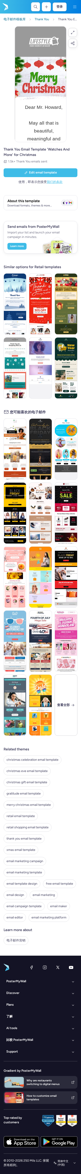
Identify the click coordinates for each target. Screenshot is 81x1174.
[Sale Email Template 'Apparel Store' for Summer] (40, 705)
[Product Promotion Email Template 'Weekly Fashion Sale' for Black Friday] (15, 513)
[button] (72, 32)
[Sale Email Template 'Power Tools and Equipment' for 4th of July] (40, 641)
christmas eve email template (27, 771)
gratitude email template (24, 793)
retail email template (21, 816)
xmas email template (21, 850)
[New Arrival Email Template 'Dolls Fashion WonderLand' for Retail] (66, 641)
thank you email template (24, 839)
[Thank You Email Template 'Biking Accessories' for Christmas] (15, 368)
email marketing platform (49, 917)
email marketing (44, 895)
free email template (59, 884)
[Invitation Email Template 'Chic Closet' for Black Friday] (40, 449)
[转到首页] (5, 6)
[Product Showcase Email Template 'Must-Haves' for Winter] (40, 513)
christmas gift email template (27, 782)
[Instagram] (44, 967)
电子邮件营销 (16, 940)
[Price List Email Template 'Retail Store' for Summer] (40, 577)
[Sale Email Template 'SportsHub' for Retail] (15, 705)
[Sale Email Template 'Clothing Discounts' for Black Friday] (66, 577)
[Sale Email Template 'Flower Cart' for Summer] (15, 577)
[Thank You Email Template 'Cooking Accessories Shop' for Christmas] (15, 304)
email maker (58, 906)
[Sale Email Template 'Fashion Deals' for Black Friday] (66, 513)
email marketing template (24, 872)
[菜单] (74, 6)
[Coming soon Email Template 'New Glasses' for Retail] (40, 368)
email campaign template (24, 906)
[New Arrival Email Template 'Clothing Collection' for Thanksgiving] (15, 449)
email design (15, 895)
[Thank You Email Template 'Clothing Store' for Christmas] (40, 304)
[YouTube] (71, 967)
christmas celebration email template (32, 760)
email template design (22, 884)
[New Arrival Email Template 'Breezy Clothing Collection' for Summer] (66, 449)
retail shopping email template (28, 827)
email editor (15, 917)
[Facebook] (31, 967)
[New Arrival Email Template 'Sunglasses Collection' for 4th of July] (15, 641)
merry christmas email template (29, 805)
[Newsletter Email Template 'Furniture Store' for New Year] (66, 368)
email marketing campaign (25, 861)
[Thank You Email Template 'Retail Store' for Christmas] (66, 304)
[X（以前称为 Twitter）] (57, 967)
